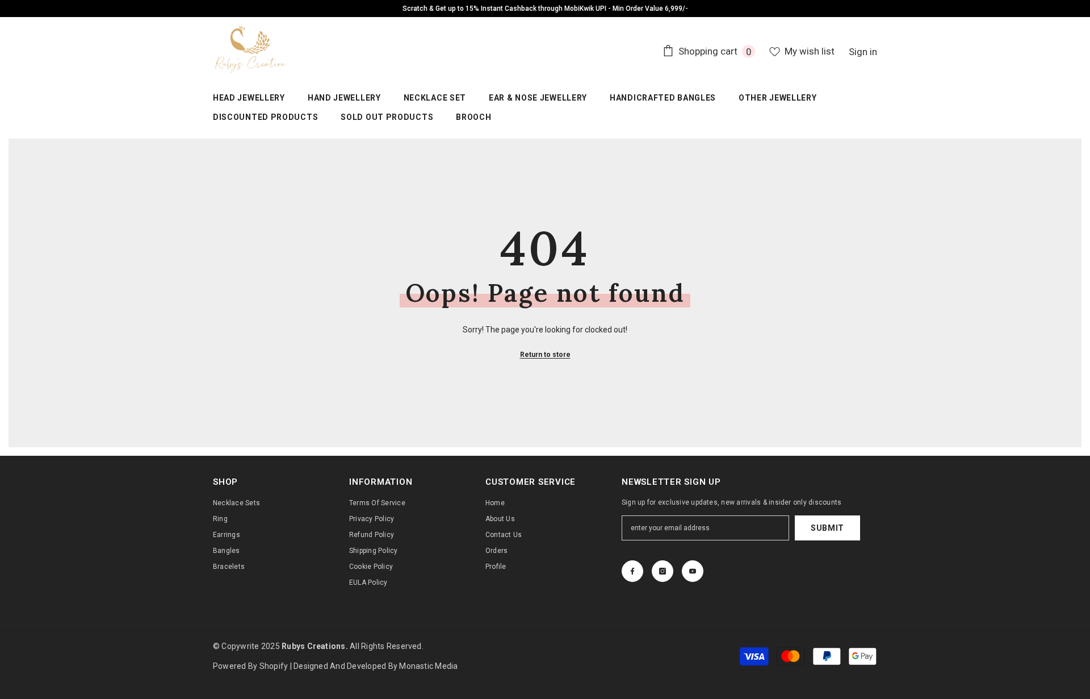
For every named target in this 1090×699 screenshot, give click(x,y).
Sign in (863, 51)
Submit (827, 527)
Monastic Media (428, 666)
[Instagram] (662, 571)
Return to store (545, 355)
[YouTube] (692, 571)
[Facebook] (632, 571)
